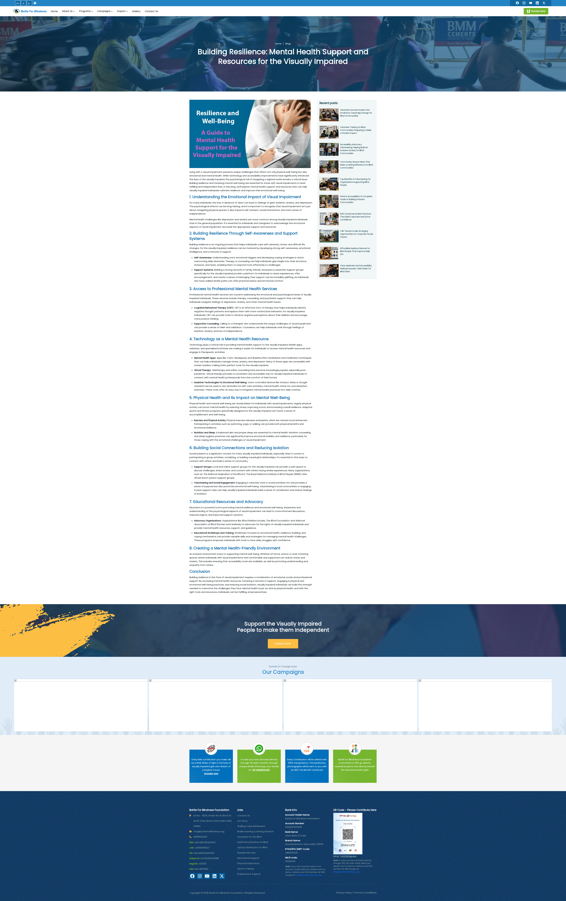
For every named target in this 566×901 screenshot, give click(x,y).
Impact (121, 11)
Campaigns (103, 11)
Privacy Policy (344, 892)
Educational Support (248, 858)
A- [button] (29, 3)
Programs (85, 11)
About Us (67, 11)
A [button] (23, 3)
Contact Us (151, 11)
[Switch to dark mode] (35, 3)
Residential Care (246, 852)
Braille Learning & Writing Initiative (255, 831)
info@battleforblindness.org (209, 831)
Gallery (136, 11)
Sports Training (245, 868)
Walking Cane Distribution (251, 826)
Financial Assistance (248, 863)
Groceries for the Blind (249, 836)
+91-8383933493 (261, 770)
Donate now (211, 773)
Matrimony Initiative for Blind (252, 842)
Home (54, 11)
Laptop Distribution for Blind (252, 847)
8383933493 (200, 836)
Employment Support (249, 873)
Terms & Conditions (365, 892)
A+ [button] (17, 3)
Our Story (242, 820)
